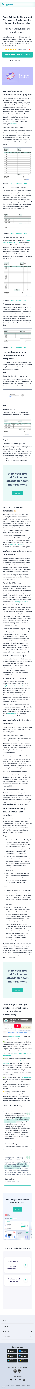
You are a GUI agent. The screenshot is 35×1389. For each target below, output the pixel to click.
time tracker (11, 714)
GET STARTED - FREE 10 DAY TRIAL (17, 55)
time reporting (25, 1077)
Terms (23, 1385)
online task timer (9, 314)
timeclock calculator (16, 544)
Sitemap (17, 1385)
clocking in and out (21, 602)
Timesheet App (16, 124)
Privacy (28, 1385)
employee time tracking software (15, 686)
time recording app (16, 1036)
